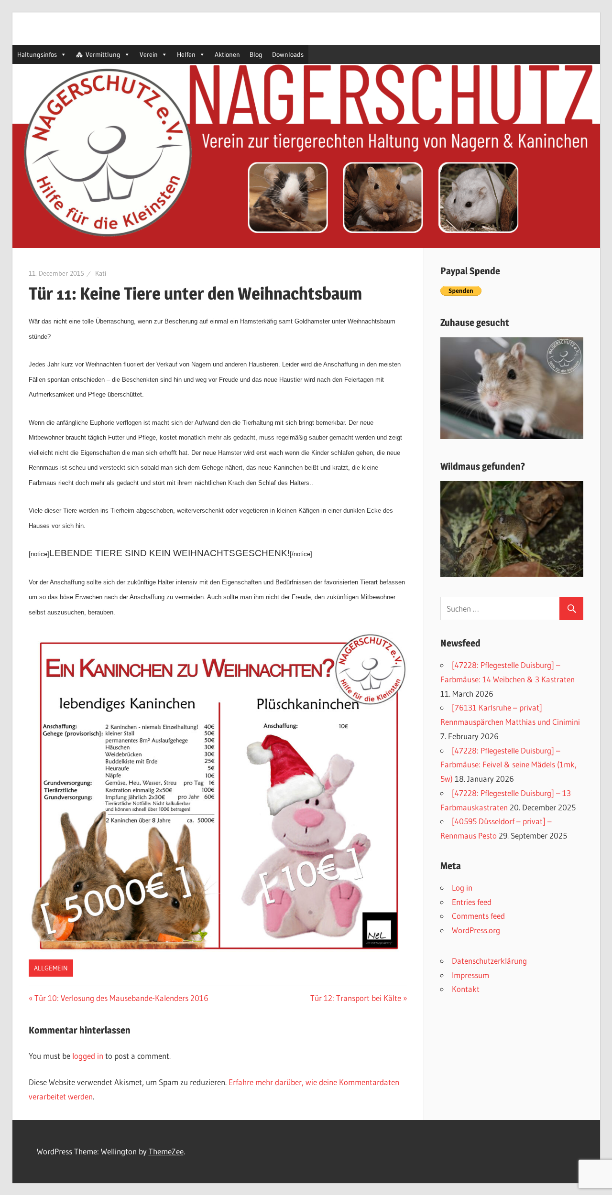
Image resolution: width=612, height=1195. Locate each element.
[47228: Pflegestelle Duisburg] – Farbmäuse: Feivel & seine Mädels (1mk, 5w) (508, 764)
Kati (100, 273)
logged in (87, 1056)
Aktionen (227, 54)
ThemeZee (166, 1151)
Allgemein (51, 968)
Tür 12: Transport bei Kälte (355, 998)
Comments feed (478, 916)
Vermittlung (103, 54)
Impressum (470, 975)
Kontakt (466, 989)
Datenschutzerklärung (489, 961)
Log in (462, 888)
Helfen (186, 54)
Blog (256, 54)
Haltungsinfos (37, 54)
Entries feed (472, 902)
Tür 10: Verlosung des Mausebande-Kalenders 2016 (121, 998)
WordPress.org (476, 930)
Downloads (288, 54)
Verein (149, 54)
